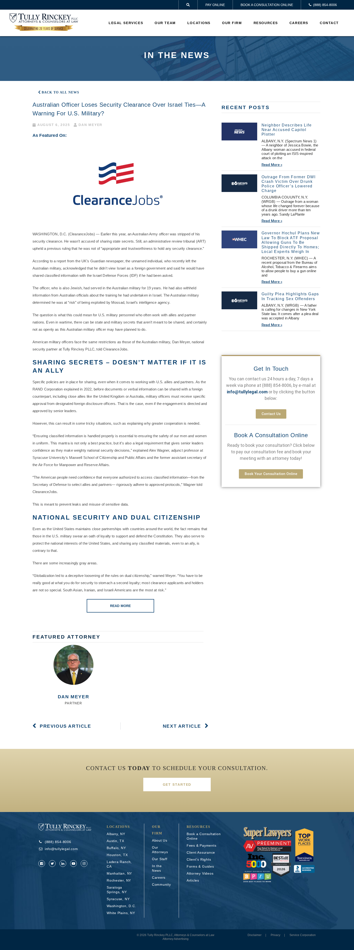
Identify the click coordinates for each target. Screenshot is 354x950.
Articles (193, 880)
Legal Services (126, 23)
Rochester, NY (119, 880)
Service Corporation (302, 935)
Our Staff (159, 859)
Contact (329, 23)
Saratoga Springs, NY (117, 889)
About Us (159, 840)
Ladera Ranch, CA (119, 864)
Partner (73, 703)
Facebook (41, 863)
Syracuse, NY (118, 899)
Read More (120, 606)
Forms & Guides (200, 866)
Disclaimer (255, 935)
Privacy (275, 935)
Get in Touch (271, 368)
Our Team (165, 23)
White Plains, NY (121, 913)
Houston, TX (117, 855)
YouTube (73, 863)
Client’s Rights (199, 859)
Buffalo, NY (116, 848)
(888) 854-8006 (276, 385)
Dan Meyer (73, 696)
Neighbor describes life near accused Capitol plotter (287, 129)
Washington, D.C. (121, 906)
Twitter (52, 863)
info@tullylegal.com (61, 849)
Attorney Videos (200, 873)
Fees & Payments (201, 845)
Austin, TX (115, 841)
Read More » (272, 165)
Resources (266, 23)
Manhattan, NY (119, 873)
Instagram (84, 863)
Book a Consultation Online (267, 5)
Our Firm (232, 23)
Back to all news (60, 92)
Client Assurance (201, 852)
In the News (157, 868)
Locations (198, 23)
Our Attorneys (160, 849)
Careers (298, 23)
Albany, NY (116, 834)
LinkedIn (62, 863)
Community (161, 884)
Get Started (177, 784)
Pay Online (215, 5)
